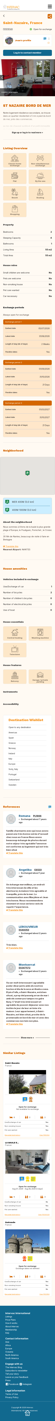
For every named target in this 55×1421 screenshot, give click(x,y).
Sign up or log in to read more (26, 132)
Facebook (14, 1384)
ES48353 (24, 929)
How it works (11, 1323)
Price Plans (10, 1320)
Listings (8, 1316)
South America (12, 1358)
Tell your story (12, 1374)
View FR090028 (44, 1214)
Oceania (9, 1352)
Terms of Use (11, 1394)
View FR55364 (44, 1135)
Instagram (27, 1384)
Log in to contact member (27, 52)
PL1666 (37, 815)
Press (8, 1380)
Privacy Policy (11, 1397)
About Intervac (12, 1326)
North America (11, 1355)
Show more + (27, 1037)
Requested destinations (12, 1135)
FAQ (7, 1333)
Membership (11, 1329)
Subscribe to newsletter (16, 1370)
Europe (8, 1348)
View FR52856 (44, 1294)
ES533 (38, 869)
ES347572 (24, 967)
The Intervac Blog (13, 1367)
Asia (7, 1342)
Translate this (11, 546)
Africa (8, 1345)
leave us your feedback (16, 1377)
